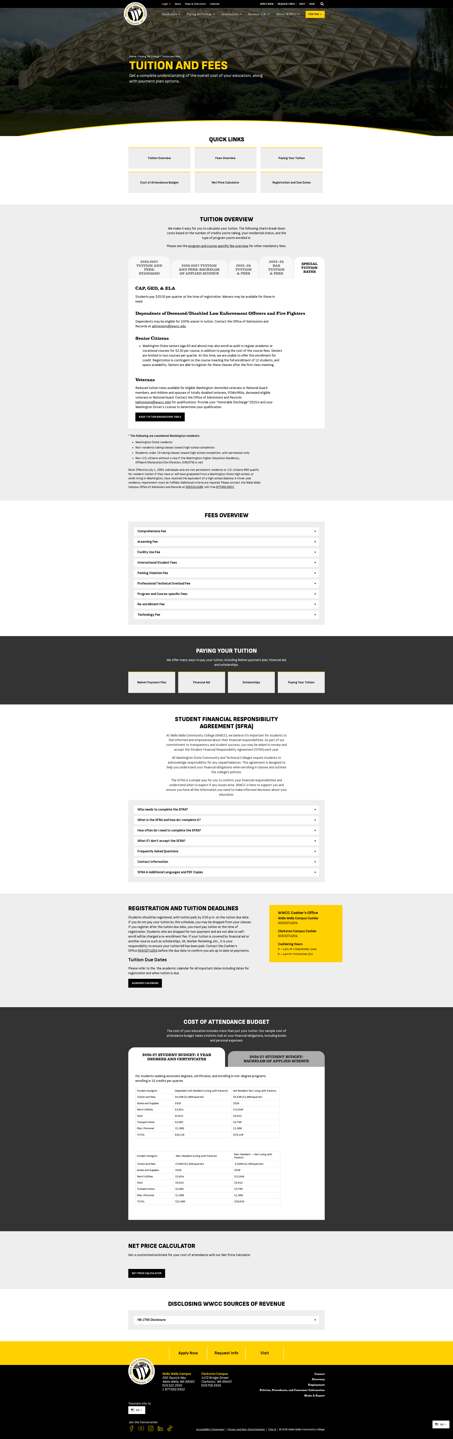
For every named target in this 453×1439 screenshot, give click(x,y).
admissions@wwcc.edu (169, 326)
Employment (316, 1385)
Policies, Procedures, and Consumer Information (292, 1390)
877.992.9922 (225, 487)
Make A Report (314, 1395)
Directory (318, 1379)
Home (132, 56)
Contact (319, 1374)
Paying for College (149, 56)
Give (312, 4)
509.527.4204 (147, 951)
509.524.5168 (194, 487)
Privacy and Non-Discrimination (246, 1429)
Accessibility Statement (210, 1429)
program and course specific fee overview (218, 246)
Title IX (272, 1429)
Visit (302, 4)
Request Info (286, 4)
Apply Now (267, 4)
